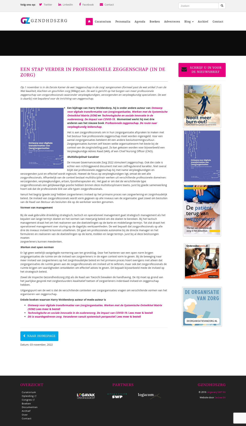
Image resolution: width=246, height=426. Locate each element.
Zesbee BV (220, 397)
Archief (203, 21)
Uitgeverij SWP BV (216, 392)
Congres (27, 399)
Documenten (30, 407)
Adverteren (172, 21)
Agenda (140, 21)
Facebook (88, 4)
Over (25, 414)
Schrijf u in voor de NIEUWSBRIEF (206, 70)
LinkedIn (67, 4)
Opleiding (28, 396)
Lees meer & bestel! (90, 312)
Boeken (155, 21)
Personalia (122, 21)
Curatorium (103, 21)
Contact (109, 4)
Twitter (47, 4)
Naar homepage (41, 336)
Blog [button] (188, 21)
